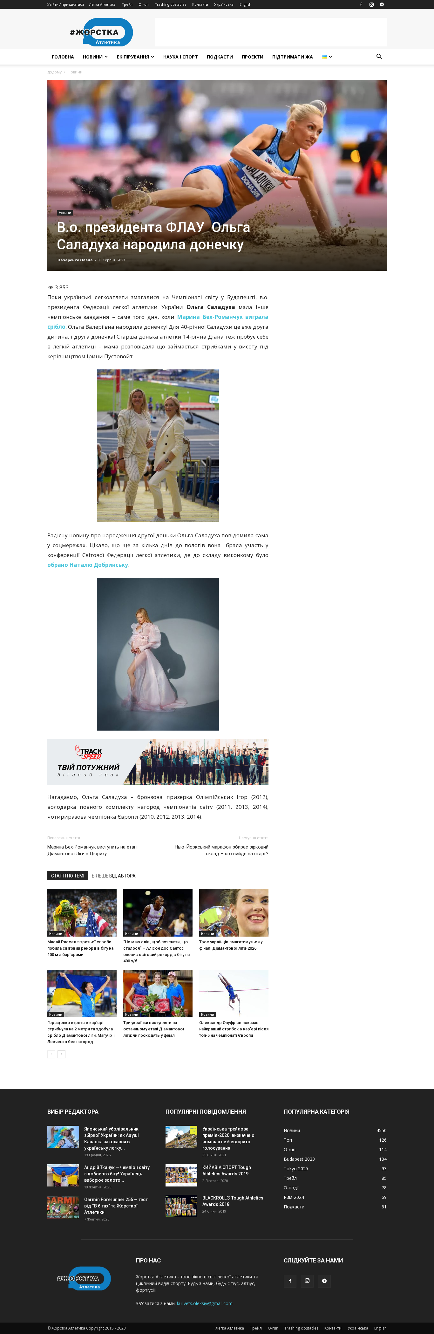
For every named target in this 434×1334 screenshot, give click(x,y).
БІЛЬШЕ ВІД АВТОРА (114, 875)
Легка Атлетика (102, 4)
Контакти (200, 4)
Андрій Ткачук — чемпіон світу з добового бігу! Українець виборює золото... (117, 1174)
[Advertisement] (271, 32)
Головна (63, 57)
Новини (93, 57)
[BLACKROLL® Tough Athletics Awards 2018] (181, 1206)
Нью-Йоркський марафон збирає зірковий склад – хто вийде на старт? (221, 850)
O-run (144, 4)
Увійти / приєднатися (65, 4)
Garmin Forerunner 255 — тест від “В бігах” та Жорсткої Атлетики (116, 1206)
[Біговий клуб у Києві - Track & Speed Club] (157, 762)
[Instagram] (371, 4)
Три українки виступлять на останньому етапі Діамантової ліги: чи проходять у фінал (153, 1029)
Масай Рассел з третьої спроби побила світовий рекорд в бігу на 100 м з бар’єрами (80, 948)
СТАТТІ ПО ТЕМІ (67, 875)
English (245, 4)
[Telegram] (382, 4)
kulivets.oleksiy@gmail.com (205, 1303)
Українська (224, 4)
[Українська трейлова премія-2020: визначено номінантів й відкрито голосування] (181, 1137)
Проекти (252, 57)
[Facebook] (361, 4)
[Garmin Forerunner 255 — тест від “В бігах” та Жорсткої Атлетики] (63, 1207)
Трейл (127, 4)
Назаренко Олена (75, 260)
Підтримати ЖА (292, 57)
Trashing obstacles (170, 4)
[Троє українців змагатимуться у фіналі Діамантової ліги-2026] (233, 913)
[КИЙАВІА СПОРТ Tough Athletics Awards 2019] (181, 1175)
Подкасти (220, 57)
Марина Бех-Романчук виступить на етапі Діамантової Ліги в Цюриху (92, 850)
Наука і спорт (180, 57)
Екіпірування (133, 57)
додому (54, 72)
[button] (379, 57)
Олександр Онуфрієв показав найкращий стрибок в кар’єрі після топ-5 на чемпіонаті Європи (233, 1029)
